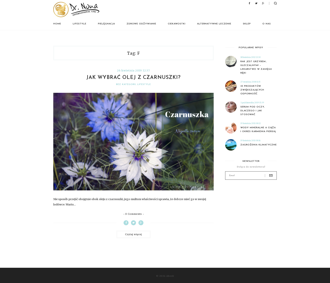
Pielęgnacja (106, 24)
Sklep (247, 24)
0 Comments (133, 214)
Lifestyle (79, 24)
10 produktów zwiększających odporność (252, 90)
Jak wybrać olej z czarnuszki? (133, 77)
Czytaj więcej (133, 234)
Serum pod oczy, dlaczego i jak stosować (252, 111)
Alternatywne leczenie (214, 24)
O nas (266, 24)
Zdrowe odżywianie (141, 24)
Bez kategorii (126, 84)
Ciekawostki (176, 24)
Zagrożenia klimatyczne (258, 145)
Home (57, 24)
